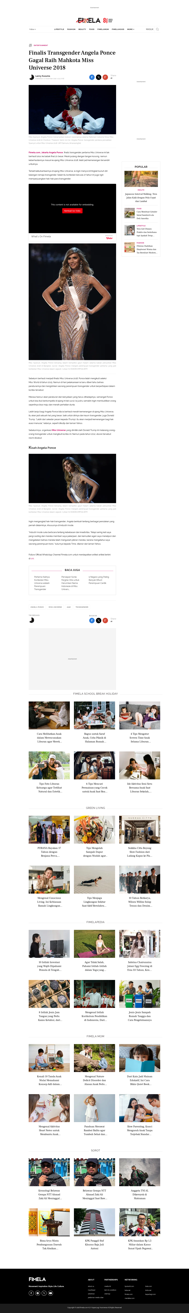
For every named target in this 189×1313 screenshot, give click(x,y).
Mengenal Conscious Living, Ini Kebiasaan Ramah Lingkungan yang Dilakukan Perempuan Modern (49, 901)
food (91, 29)
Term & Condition (110, 1290)
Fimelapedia (96, 922)
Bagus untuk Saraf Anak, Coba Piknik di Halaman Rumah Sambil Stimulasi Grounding (94, 737)
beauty (82, 29)
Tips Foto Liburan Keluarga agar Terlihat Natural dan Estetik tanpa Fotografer (49, 787)
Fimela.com (129, 1294)
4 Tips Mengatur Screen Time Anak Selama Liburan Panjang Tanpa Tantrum (140, 737)
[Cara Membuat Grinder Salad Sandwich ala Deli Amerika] (129, 214)
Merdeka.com (129, 1298)
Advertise (91, 1294)
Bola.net (127, 1290)
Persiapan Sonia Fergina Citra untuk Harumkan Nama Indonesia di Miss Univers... (70, 583)
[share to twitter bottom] (98, 620)
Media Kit (107, 1286)
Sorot (95, 1150)
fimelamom (103, 29)
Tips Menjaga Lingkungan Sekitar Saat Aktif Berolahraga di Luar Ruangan (94, 901)
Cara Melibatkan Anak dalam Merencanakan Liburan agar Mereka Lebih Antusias (49, 737)
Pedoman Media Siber (95, 1297)
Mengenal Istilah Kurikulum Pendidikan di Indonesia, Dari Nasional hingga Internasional (94, 1016)
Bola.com (148, 1286)
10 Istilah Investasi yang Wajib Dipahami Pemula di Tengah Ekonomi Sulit (49, 966)
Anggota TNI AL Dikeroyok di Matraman (140, 1194)
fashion (71, 29)
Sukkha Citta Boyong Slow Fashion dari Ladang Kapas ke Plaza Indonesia (139, 851)
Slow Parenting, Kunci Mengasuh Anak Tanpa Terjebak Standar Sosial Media (139, 1130)
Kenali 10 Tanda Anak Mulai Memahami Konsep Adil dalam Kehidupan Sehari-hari (49, 1080)
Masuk (149, 29)
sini (32, 558)
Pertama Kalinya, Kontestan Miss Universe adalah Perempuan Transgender (42, 583)
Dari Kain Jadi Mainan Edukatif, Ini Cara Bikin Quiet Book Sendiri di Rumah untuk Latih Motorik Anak (139, 1080)
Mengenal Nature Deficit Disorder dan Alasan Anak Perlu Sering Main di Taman (94, 1080)
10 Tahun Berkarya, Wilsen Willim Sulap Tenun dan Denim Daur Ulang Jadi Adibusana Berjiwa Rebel (139, 901)
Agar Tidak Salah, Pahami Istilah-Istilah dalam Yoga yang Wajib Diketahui (94, 966)
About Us (91, 1286)
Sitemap (107, 1294)
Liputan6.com (129, 1286)
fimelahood (118, 29)
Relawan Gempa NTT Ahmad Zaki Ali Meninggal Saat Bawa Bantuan (94, 1194)
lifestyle (59, 29)
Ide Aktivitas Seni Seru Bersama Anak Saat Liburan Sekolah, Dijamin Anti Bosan (139, 787)
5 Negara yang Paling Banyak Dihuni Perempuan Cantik (99, 580)
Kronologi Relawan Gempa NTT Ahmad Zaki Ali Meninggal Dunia (49, 1194)
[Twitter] (44, 1293)
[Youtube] (50, 1293)
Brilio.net (148, 1290)
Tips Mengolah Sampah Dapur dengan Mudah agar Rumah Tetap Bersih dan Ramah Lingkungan (94, 851)
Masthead (91, 1290)
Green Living (95, 808)
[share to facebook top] (92, 77)
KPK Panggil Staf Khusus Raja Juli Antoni (94, 1244)
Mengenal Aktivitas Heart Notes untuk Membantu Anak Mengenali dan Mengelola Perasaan (49, 1130)
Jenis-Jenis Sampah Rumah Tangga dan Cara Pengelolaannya (140, 1016)
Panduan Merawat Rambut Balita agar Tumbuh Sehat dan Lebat (94, 1130)
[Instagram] (37, 1293)
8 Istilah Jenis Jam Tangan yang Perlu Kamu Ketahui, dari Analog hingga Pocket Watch (49, 1016)
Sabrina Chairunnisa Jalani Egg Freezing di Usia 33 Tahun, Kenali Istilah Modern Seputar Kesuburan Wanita (139, 966)
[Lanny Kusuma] (32, 77)
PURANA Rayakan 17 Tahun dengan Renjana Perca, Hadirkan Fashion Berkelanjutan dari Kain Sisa (49, 851)
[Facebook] (31, 1293)
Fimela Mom (95, 1036)
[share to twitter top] (98, 77)
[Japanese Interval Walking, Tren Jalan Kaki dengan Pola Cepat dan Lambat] (141, 179)
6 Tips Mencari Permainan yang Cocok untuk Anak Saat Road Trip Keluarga (94, 787)
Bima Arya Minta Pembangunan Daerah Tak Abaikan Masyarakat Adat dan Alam (49, 1244)
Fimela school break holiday (95, 693)
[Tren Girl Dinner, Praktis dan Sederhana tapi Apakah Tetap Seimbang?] (129, 231)
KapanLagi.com (150, 1294)
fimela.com (84, 1307)
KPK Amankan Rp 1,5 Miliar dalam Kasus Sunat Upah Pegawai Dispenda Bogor (139, 1244)
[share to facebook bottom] (92, 620)
